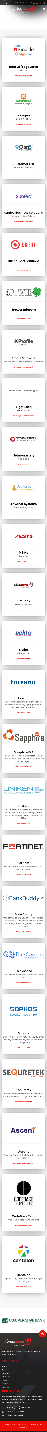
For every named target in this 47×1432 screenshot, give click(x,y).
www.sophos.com (23, 1047)
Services (5, 1373)
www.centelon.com (23, 1286)
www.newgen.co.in (23, 124)
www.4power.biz (23, 318)
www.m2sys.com (23, 561)
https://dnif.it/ (23, 464)
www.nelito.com (23, 658)
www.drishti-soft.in (23, 269)
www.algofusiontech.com (23, 415)
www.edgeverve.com (23, 75)
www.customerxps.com (23, 172)
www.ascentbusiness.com (23, 1162)
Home (4, 1366)
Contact (5, 1387)
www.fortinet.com (23, 874)
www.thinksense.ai (23, 982)
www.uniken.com (23, 823)
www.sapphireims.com (24, 766)
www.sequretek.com (23, 1101)
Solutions (6, 1377)
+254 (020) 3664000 (19, 1407)
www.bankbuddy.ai (23, 931)
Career (5, 1384)
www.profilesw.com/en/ (23, 366)
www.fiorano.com (23, 712)
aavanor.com (23, 512)
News (4, 1380)
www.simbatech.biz (23, 609)
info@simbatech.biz (15, 1415)
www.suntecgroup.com (23, 221)
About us (5, 1370)
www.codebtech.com (23, 1225)
